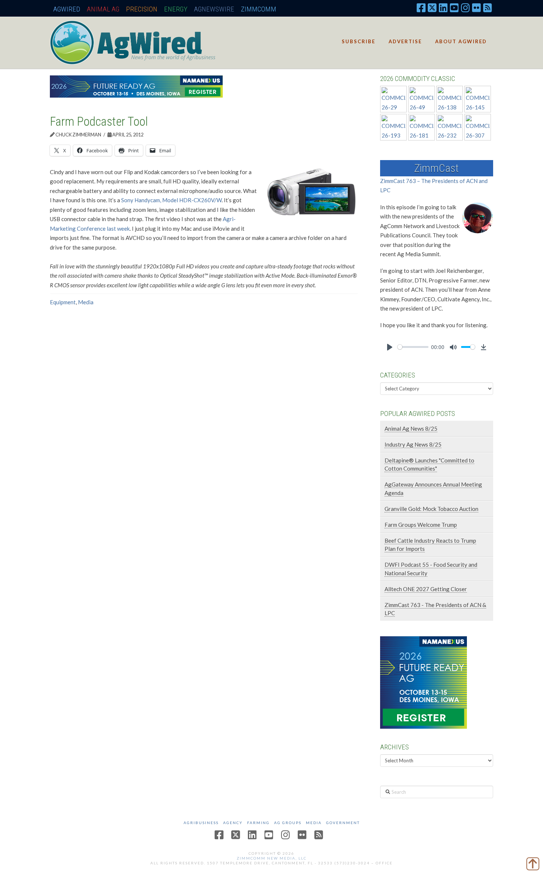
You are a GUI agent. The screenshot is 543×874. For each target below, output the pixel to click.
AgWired (66, 9)
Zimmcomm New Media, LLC (272, 858)
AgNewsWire (214, 9)
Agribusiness (201, 822)
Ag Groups (287, 822)
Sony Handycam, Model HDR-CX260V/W (171, 200)
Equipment (63, 302)
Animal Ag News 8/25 (411, 428)
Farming (258, 822)
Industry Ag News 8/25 (413, 444)
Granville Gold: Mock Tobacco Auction (431, 508)
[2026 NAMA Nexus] (136, 85)
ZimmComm (258, 9)
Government (343, 822)
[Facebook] (421, 7)
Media (85, 302)
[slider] (412, 346)
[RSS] (487, 7)
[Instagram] (465, 7)
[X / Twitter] (432, 7)
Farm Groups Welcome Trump (421, 524)
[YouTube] (454, 7)
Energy (175, 9)
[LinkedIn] (443, 7)
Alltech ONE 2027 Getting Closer (426, 589)
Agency (233, 822)
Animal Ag (103, 9)
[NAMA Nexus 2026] (423, 681)
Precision (141, 9)
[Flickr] (476, 7)
